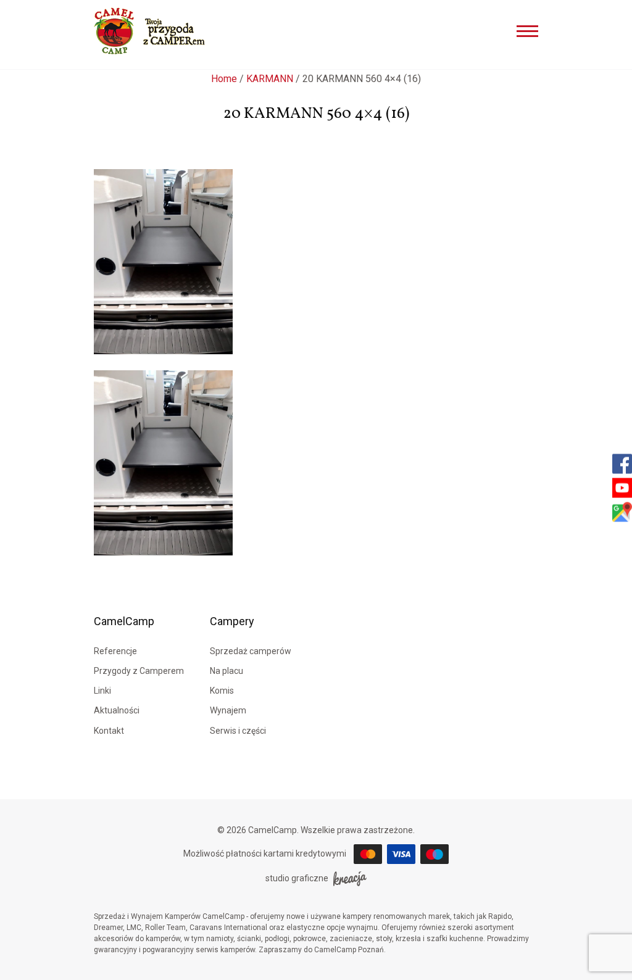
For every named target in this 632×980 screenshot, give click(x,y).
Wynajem (228, 710)
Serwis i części (238, 731)
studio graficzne (296, 878)
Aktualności (116, 710)
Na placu (226, 671)
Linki (102, 691)
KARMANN (269, 79)
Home (224, 79)
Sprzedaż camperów (250, 651)
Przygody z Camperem (139, 671)
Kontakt (109, 731)
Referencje (115, 651)
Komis (222, 691)
